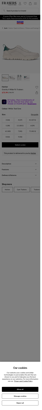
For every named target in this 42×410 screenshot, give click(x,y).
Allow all (20, 389)
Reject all (20, 403)
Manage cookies (20, 396)
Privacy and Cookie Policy (23, 381)
